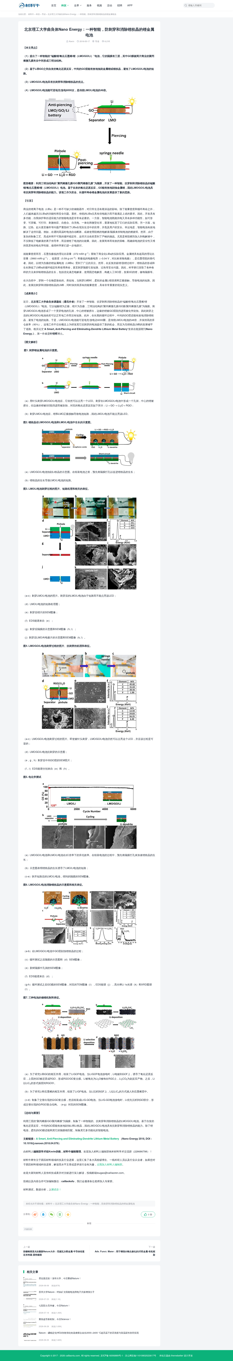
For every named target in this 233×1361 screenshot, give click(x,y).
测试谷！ (56, 1189)
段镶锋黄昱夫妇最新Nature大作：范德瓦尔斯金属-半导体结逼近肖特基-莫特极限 (53, 1250)
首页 (53, 5)
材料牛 (31, 14)
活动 (109, 5)
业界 (76, 5)
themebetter (177, 1355)
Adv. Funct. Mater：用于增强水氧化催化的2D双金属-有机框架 (125, 1250)
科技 (63, 5)
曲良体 (29, 1229)
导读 (44, 14)
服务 (89, 5)
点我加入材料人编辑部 (109, 1164)
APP (130, 5)
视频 (99, 5)
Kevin (71, 41)
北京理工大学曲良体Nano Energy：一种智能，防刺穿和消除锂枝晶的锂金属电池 (95, 1203)
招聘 (119, 5)
